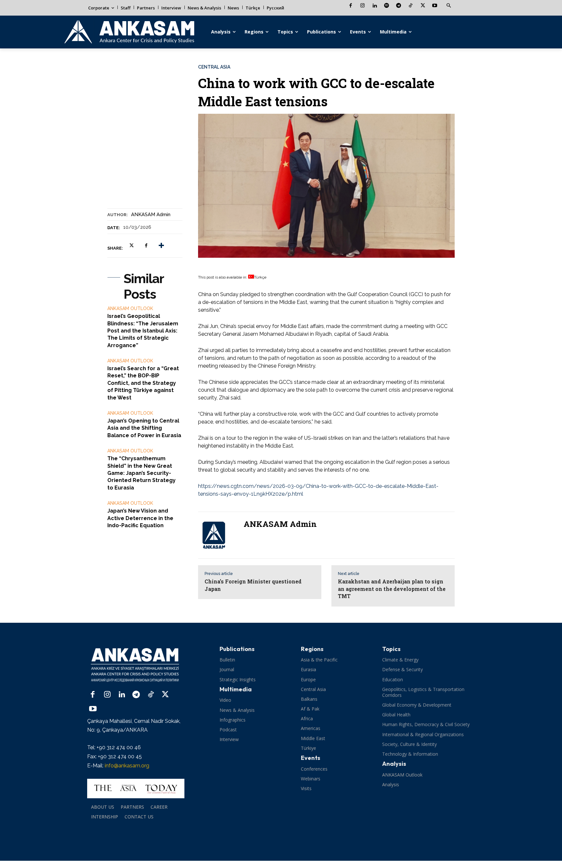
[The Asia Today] (135, 788)
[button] (448, 6)
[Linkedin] (374, 6)
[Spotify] (386, 6)
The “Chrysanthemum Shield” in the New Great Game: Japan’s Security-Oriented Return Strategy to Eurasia (141, 473)
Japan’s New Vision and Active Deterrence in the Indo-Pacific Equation (140, 518)
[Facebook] (350, 6)
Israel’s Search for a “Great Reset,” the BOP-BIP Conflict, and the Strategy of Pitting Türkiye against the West (143, 383)
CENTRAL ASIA (214, 67)
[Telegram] (398, 6)
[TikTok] (410, 6)
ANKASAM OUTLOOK (130, 308)
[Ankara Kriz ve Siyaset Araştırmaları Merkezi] (129, 32)
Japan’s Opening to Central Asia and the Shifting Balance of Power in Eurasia (144, 428)
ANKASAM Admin (150, 214)
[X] (422, 6)
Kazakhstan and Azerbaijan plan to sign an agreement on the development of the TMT (392, 588)
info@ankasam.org (127, 766)
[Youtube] (434, 6)
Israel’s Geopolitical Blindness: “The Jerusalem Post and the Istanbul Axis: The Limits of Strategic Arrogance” (142, 330)
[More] (161, 245)
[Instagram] (362, 6)
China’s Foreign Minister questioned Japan (253, 585)
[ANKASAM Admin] (217, 535)
